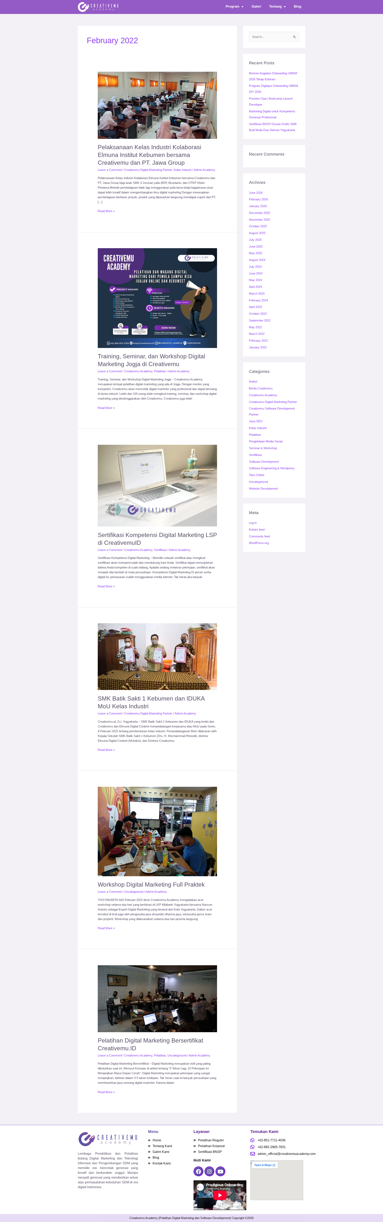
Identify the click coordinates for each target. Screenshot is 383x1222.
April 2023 (255, 307)
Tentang (275, 6)
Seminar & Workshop (263, 448)
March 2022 (257, 333)
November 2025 (259, 219)
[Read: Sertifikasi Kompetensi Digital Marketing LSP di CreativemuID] (157, 485)
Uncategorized (133, 891)
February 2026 (258, 199)
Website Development (263, 488)
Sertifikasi (160, 550)
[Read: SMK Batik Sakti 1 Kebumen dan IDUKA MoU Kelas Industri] (157, 656)
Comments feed (259, 536)
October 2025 (258, 226)
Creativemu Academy (138, 371)
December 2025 (259, 213)
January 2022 (258, 347)
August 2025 (257, 233)
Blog (297, 6)
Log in (253, 522)
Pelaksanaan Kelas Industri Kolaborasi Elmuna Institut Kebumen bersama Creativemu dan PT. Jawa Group (149, 155)
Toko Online (256, 475)
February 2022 (258, 340)
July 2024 (255, 266)
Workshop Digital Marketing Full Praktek (151, 884)
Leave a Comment (110, 169)
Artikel (253, 381)
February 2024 (258, 300)
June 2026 (256, 192)
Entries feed (257, 529)
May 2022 (255, 327)
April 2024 (255, 286)
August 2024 (257, 260)
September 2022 (259, 320)
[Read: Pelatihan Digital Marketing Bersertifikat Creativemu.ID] (157, 998)
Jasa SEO (256, 421)
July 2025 (255, 239)
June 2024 (256, 273)
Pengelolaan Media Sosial (265, 441)
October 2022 (258, 313)
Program (232, 6)
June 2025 (256, 246)
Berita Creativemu (260, 388)
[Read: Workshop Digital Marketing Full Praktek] (157, 831)
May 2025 (255, 253)
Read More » (106, 211)
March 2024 (257, 293)
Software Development (264, 461)
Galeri (256, 6)
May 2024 (255, 280)
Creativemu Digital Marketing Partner (148, 169)
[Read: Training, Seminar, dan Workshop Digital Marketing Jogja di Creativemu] (157, 297)
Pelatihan (160, 371)
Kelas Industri (183, 169)
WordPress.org (259, 543)
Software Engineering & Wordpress (272, 468)
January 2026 (258, 206)
